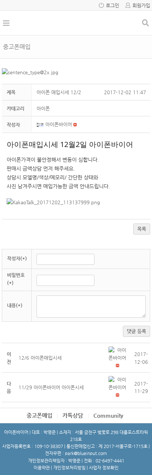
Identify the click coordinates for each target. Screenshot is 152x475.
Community (108, 415)
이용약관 (42, 467)
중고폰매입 (39, 415)
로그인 (112, 5)
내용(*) (15, 305)
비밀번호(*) (16, 279)
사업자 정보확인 (103, 467)
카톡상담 (72, 415)
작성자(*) (17, 258)
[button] (41, 124)
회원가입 (141, 5)
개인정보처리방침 (69, 467)
